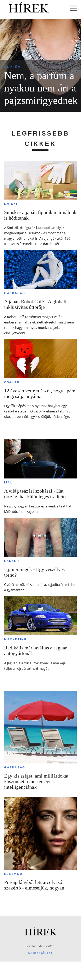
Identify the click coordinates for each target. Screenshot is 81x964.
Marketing (15, 639)
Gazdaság (14, 293)
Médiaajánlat (40, 953)
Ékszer (11, 561)
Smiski (11, 204)
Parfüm (12, 67)
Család (12, 382)
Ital (8, 482)
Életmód (13, 873)
